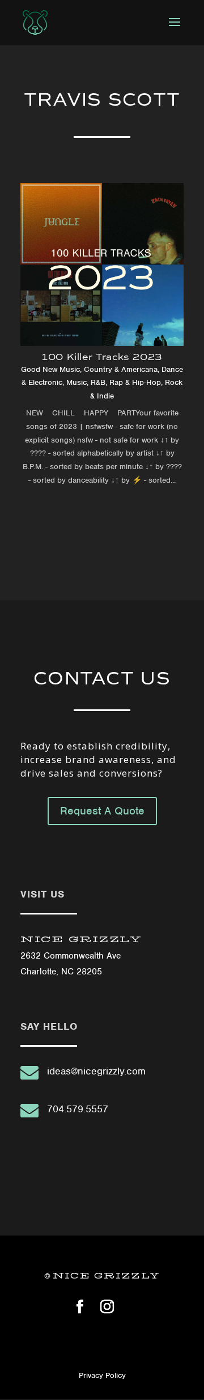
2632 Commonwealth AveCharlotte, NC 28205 (81, 956)
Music (76, 382)
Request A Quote (102, 811)
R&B (98, 382)
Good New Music (50, 369)
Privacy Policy (102, 1375)
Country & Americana (121, 369)
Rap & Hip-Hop (135, 382)
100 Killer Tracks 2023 (102, 357)
